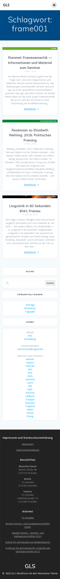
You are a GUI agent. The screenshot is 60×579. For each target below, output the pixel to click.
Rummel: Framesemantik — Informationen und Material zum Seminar (30, 62)
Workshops (30, 308)
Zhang (30, 416)
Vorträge (30, 304)
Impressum (28, 444)
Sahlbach (30, 396)
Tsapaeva (30, 406)
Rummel (30, 392)
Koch (30, 375)
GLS (6, 5)
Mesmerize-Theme (48, 573)
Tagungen (30, 311)
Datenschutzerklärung (27, 449)
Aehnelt (30, 359)
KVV (30, 335)
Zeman (30, 412)
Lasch (30, 382)
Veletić (30, 409)
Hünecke (30, 365)
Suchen (50, 283)
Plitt (30, 386)
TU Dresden (27, 517)
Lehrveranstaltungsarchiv (30, 349)
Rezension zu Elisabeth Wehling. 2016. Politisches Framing (30, 135)
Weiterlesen (30, 108)
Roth (30, 389)
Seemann (30, 402)
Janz (30, 369)
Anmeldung (30, 339)
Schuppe (30, 399)
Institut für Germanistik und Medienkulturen (27, 542)
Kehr (30, 372)
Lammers (30, 379)
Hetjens (30, 362)
